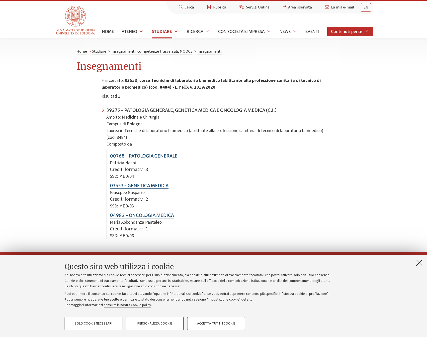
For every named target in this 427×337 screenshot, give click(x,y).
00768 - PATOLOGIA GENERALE (143, 156)
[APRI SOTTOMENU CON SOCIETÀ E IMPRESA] (268, 31)
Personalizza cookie (154, 323)
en (365, 7)
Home (108, 31)
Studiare (162, 31)
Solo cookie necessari (93, 323)
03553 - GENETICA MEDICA (139, 185)
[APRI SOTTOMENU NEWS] (294, 31)
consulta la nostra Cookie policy (127, 305)
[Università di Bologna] (76, 20)
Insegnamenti (209, 51)
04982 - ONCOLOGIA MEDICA (142, 215)
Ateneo (129, 31)
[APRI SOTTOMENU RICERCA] (206, 31)
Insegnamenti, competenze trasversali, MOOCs (151, 51)
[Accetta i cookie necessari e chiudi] (419, 263)
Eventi (312, 31)
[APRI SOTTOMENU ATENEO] (140, 31)
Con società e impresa (241, 31)
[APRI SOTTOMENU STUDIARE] (175, 31)
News (285, 31)
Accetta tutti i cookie (216, 323)
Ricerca (195, 31)
